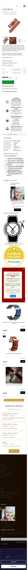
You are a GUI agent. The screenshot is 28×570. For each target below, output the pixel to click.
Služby (2, 488)
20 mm (4, 333)
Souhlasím (13, 566)
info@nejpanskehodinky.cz (18, 203)
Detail (23, 330)
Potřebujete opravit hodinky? (8, 492)
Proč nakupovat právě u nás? (16, 160)
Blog (2, 490)
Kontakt (13, 296)
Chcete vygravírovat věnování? (9, 88)
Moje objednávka (5, 468)
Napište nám (4, 466)
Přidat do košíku (9, 82)
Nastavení (13, 562)
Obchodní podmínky (6, 475)
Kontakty (3, 464)
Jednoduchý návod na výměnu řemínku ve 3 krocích (14, 170)
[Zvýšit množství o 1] (16, 77)
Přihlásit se (5, 547)
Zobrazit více (14, 451)
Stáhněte (7, 244)
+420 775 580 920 (6, 526)
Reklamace (3, 471)
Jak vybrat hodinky (5, 495)
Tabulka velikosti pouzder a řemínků (10, 493)
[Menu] (24, 6)
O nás (2, 462)
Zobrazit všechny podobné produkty (14, 400)
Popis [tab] (4, 134)
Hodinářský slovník (12, 134)
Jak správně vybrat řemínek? (16, 166)
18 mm (4, 396)
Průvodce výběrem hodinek (15, 158)
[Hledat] (17, 6)
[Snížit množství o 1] (16, 79)
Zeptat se (17, 210)
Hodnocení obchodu (14, 406)
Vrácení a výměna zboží (6, 473)
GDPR (2, 477)
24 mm (4, 364)
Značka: (5, 11)
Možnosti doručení (9, 86)
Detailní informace (6, 57)
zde (8, 556)
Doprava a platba (5, 470)
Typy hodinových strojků (15, 168)
